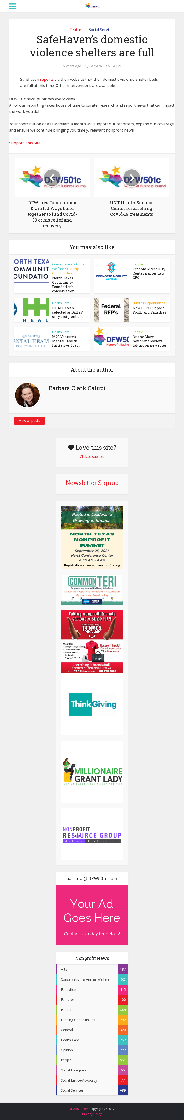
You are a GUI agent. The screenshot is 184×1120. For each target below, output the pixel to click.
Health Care (60, 303)
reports (47, 79)
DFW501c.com (79, 1109)
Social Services (102, 29)
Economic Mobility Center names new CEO (149, 273)
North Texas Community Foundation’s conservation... (64, 284)
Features (78, 29)
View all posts (29, 420)
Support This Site (24, 143)
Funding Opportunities (65, 270)
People (138, 264)
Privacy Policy (92, 1114)
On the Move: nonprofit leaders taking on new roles (150, 341)
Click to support (92, 456)
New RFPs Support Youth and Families (149, 310)
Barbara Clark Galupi (105, 66)
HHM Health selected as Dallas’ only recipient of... (67, 312)
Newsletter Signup (92, 483)
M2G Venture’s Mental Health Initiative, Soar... (66, 341)
